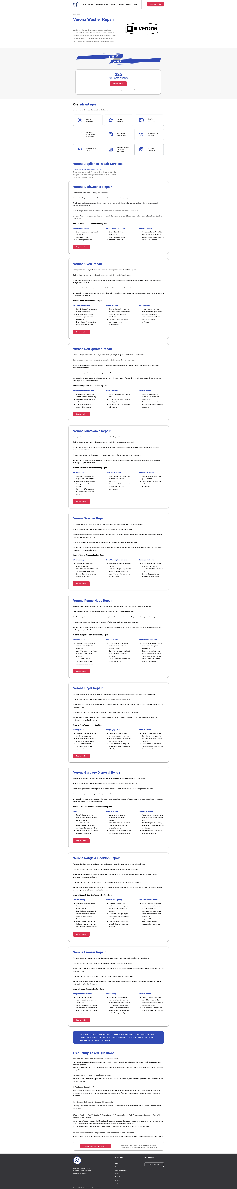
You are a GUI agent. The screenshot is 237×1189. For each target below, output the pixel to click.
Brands (117, 1173)
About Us (117, 1176)
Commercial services (121, 1170)
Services (117, 1167)
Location (117, 1180)
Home (116, 1163)
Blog (116, 1183)
